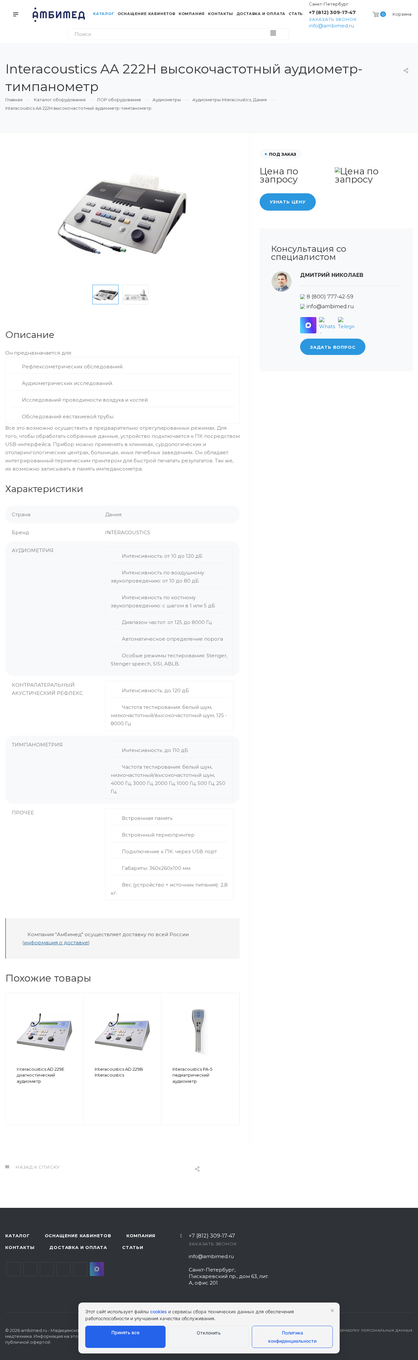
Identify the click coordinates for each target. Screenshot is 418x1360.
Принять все (125, 1332)
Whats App (80, 1269)
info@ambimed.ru (331, 26)
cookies (158, 1311)
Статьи (132, 1247)
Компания (140, 1235)
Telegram (30, 1269)
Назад (13, 1068)
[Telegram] (346, 325)
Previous (82, 294)
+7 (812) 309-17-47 (332, 12)
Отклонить (209, 1333)
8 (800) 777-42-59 (330, 297)
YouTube (47, 1269)
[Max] (308, 325)
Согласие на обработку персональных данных (360, 1330)
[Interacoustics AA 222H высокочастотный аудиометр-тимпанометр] (122, 214)
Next (163, 294)
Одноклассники (63, 1269)
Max (97, 1269)
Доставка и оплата (78, 1247)
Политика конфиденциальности (292, 1337)
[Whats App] (327, 325)
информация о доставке (56, 942)
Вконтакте (14, 1269)
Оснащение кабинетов (78, 1235)
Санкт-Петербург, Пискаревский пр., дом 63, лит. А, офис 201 (229, 1276)
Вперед (231, 1068)
